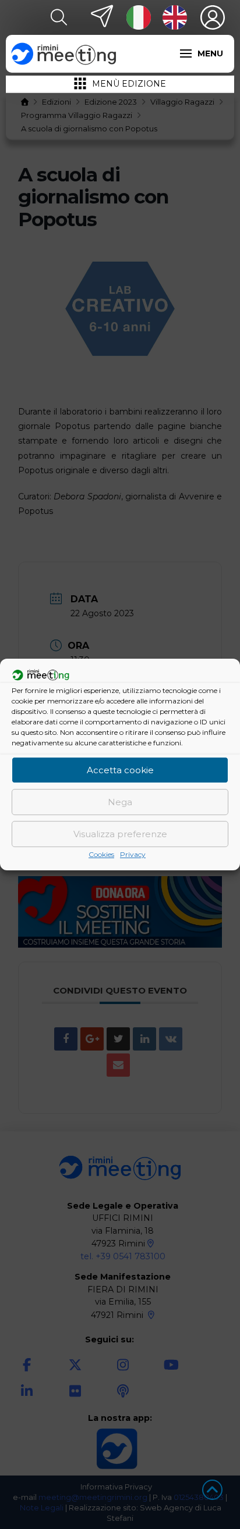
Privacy (133, 854)
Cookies (101, 854)
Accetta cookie (120, 770)
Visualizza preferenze (120, 833)
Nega (120, 802)
